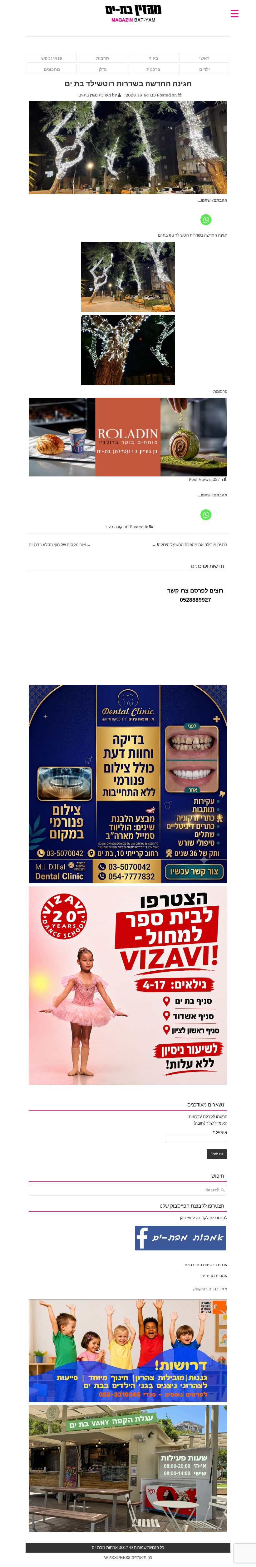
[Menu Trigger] (234, 13)
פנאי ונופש (51, 58)
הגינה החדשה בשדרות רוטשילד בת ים (128, 83)
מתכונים (52, 69)
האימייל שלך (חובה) (210, 1123)
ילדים (204, 69)
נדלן (103, 69)
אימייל (220, 1132)
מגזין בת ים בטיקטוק (210, 1289)
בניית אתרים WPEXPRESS (128, 1557)
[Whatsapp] (205, 214)
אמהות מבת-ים (213, 1276)
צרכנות (153, 69)
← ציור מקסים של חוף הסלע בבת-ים (60, 544)
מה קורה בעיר (117, 527)
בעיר (153, 58)
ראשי (204, 58)
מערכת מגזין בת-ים (94, 95)
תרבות (102, 58)
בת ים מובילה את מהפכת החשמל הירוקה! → (189, 544)
